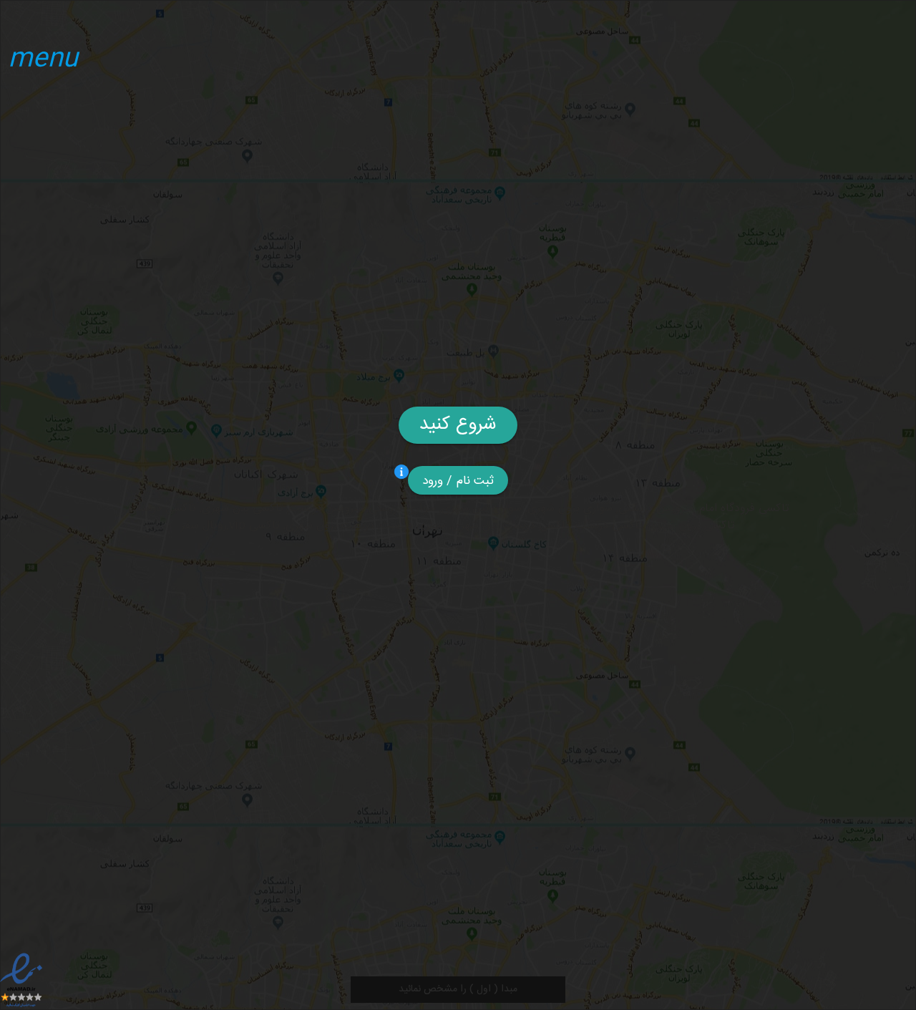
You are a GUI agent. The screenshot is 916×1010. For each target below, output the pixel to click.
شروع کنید (458, 424)
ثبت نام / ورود (458, 481)
